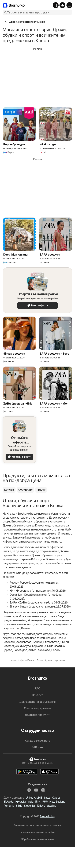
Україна (51, 805)
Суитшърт (25, 490)
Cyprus (56, 797)
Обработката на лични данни (37, 839)
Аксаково (44, 650)
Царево (7, 650)
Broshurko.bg (47, 816)
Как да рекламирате (37, 740)
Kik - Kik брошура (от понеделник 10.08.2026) (38, 590)
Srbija (19, 805)
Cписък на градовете (37, 708)
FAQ (37, 688)
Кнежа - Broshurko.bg (20, 513)
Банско (37, 642)
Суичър (9, 490)
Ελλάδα (8, 801)
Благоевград (51, 642)
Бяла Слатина (56, 646)
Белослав (9, 642)
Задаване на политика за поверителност (37, 825)
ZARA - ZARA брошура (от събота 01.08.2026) (39, 602)
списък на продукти (37, 715)
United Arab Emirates (38, 797)
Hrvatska (20, 801)
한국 (45, 801)
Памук (41, 490)
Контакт (37, 695)
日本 (37, 801)
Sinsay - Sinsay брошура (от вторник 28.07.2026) (40, 606)
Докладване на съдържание (37, 701)
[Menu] (69, 5)
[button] (62, 5)
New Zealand (57, 801)
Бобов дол (20, 650)
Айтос (32, 650)
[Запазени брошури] (56, 5)
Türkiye (40, 805)
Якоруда (25, 646)
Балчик (55, 650)
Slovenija (29, 805)
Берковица (39, 646)
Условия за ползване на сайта (38, 832)
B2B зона (37, 747)
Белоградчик (11, 646)
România (8, 805)
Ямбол (65, 642)
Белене (61, 638)
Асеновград (24, 642)
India (30, 801)
